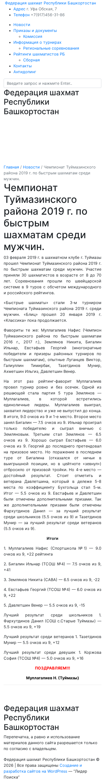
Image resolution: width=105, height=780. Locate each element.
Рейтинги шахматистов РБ (39, 54)
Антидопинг (24, 71)
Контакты (22, 65)
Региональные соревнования (51, 48)
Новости (21, 24)
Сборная (31, 59)
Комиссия (32, 36)
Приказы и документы (35, 30)
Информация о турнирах (37, 42)
